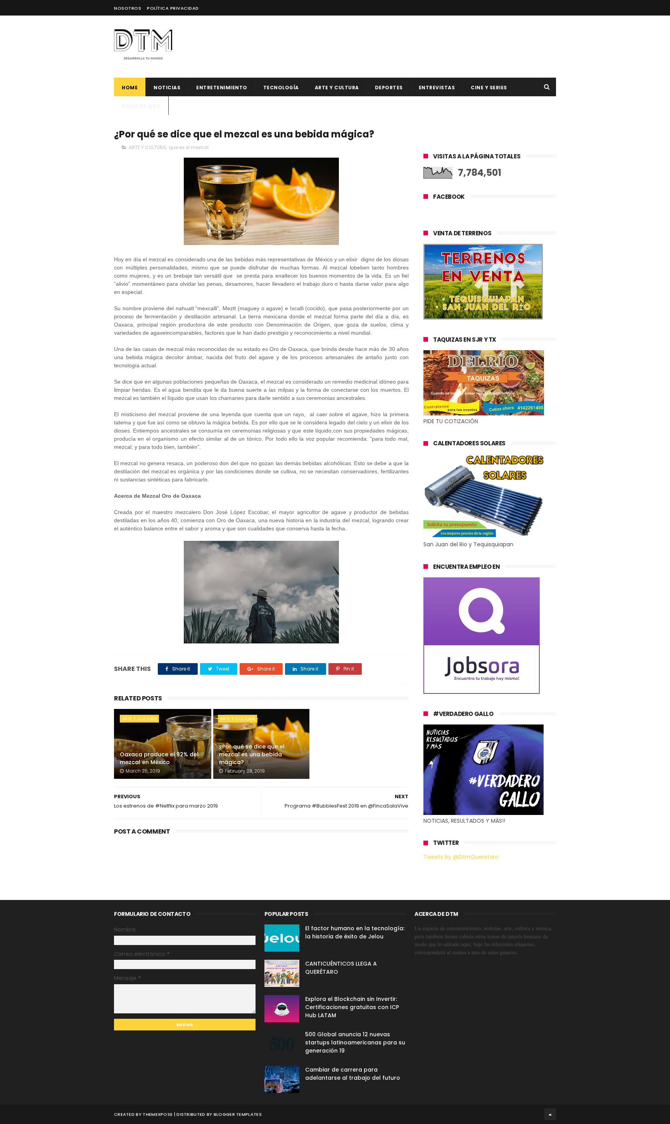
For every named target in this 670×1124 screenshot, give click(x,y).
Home (130, 87)
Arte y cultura (337, 87)
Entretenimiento (221, 87)
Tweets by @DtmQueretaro (461, 857)
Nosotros (127, 8)
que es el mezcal (189, 147)
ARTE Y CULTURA (147, 147)
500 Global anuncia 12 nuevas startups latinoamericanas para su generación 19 (355, 1042)
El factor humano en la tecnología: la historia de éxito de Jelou (354, 932)
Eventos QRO (141, 106)
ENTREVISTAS (437, 87)
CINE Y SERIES (489, 87)
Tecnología (281, 87)
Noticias (167, 87)
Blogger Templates (238, 1114)
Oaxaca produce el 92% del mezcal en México (159, 758)
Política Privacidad (173, 8)
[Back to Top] (550, 1114)
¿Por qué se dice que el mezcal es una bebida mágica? (252, 754)
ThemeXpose (158, 1114)
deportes (389, 87)
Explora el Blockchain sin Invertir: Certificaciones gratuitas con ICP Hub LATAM (352, 1007)
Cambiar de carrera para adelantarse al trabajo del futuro (352, 1074)
